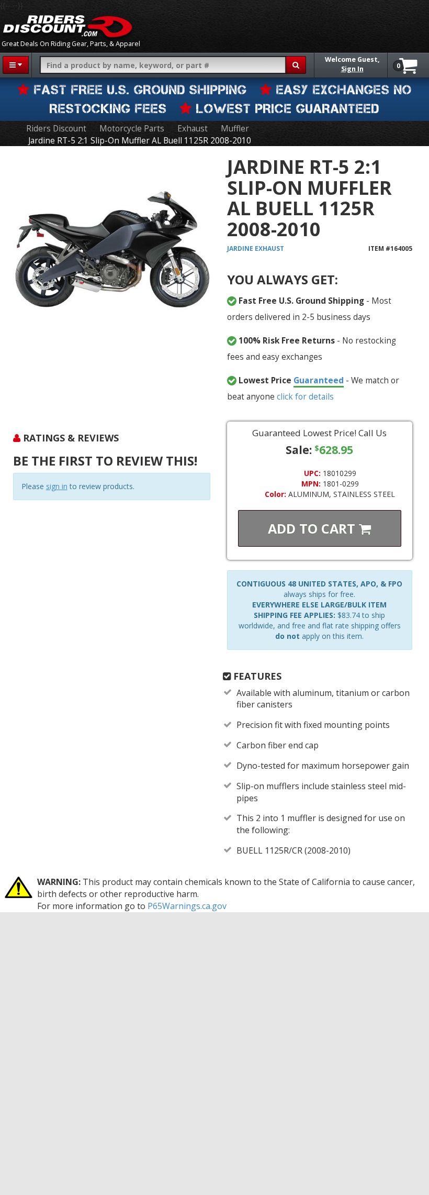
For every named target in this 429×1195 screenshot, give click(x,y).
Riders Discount (56, 128)
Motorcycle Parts (131, 128)
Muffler (235, 128)
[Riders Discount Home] (67, 26)
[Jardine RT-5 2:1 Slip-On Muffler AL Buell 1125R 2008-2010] (111, 283)
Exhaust (192, 128)
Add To (313, 528)
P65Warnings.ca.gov (187, 906)
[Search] (296, 65)
